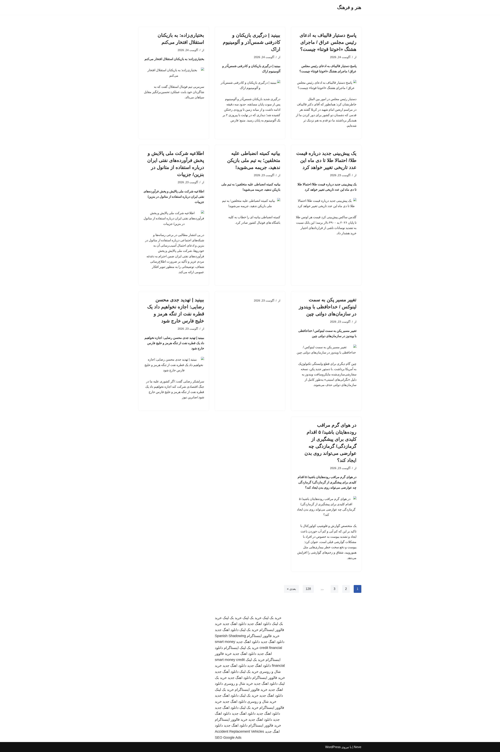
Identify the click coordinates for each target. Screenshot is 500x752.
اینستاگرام (231, 648)
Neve (357, 747)
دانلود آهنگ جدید (226, 672)
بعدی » (291, 588)
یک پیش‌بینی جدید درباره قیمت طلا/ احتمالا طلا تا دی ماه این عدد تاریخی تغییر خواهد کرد (326, 160)
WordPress (333, 747)
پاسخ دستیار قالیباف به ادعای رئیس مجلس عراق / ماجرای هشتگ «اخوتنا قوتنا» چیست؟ (328, 42)
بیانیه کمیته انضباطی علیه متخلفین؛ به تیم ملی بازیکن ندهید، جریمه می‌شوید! (253, 160)
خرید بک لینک (271, 618)
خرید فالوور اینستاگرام (263, 636)
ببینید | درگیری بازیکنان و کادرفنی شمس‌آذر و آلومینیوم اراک (251, 42)
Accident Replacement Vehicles (239, 731)
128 (308, 588)
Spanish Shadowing (230, 636)
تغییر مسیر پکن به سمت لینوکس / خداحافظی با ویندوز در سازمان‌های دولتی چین (327, 306)
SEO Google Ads (228, 737)
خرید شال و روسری (238, 684)
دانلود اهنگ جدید (259, 624)
